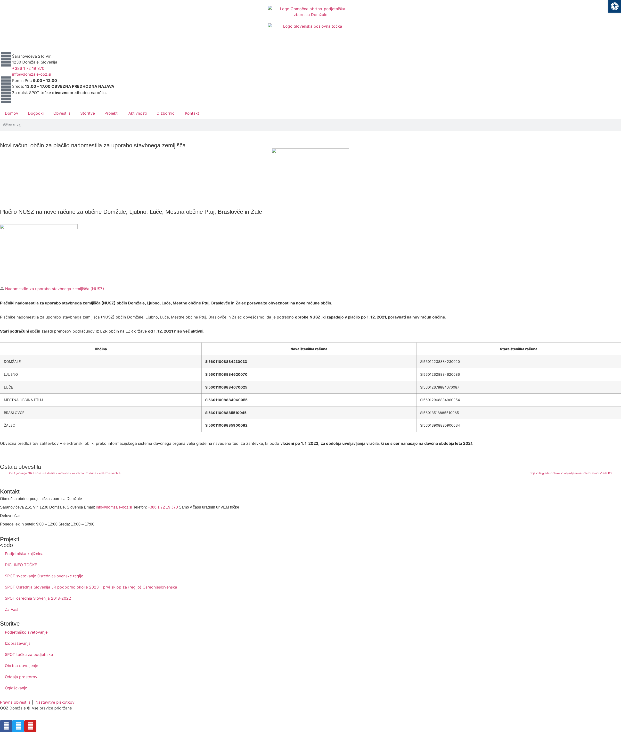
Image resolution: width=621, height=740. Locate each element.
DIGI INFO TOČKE (21, 564)
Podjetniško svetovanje (26, 632)
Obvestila (62, 113)
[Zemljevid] (6, 59)
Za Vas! (11, 609)
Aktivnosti (137, 113)
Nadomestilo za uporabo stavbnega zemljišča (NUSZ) (54, 288)
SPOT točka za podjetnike (29, 654)
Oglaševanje (16, 687)
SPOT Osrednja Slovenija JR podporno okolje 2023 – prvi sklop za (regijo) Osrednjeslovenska (91, 587)
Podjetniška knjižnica (24, 553)
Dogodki (36, 113)
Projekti (112, 113)
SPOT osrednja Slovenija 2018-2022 (38, 598)
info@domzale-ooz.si (31, 74)
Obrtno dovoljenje (21, 665)
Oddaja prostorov (21, 676)
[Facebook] (6, 726)
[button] (614, 6)
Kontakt (192, 113)
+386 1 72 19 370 (28, 68)
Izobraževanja (18, 643)
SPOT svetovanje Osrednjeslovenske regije (44, 575)
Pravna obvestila (15, 702)
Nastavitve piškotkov (54, 702)
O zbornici (165, 113)
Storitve (87, 113)
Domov (11, 113)
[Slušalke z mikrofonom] (6, 71)
